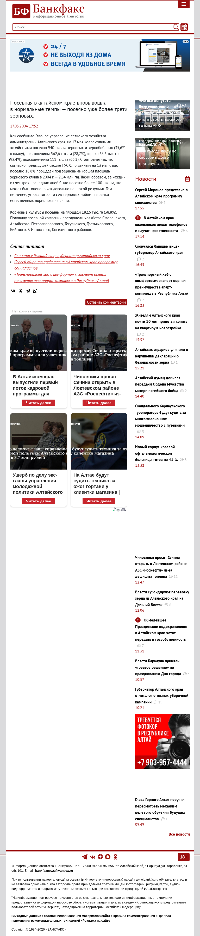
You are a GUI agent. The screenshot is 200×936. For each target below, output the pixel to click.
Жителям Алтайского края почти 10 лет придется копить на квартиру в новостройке (161, 321)
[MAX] (108, 856)
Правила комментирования (134, 916)
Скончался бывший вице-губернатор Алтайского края (62, 255)
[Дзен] (100, 856)
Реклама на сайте (96, 920)
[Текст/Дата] (184, 27)
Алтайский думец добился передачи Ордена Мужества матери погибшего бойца (159, 384)
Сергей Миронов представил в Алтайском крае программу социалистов (161, 196)
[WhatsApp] (35, 291)
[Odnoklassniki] (115, 856)
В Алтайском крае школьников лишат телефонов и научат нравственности (161, 224)
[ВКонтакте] (13, 291)
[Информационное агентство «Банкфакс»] (53, 11)
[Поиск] (175, 27)
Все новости (179, 834)
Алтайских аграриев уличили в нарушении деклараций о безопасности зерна (161, 356)
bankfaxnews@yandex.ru (54, 871)
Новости (145, 178)
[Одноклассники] (20, 291)
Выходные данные (26, 916)
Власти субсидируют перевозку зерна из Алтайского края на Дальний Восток (162, 598)
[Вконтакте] (92, 856)
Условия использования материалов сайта (77, 916)
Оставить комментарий (106, 302)
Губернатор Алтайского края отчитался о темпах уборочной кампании (161, 695)
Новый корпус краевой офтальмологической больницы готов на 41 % (156, 453)
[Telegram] (28, 291)
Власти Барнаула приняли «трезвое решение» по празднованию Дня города (158, 667)
